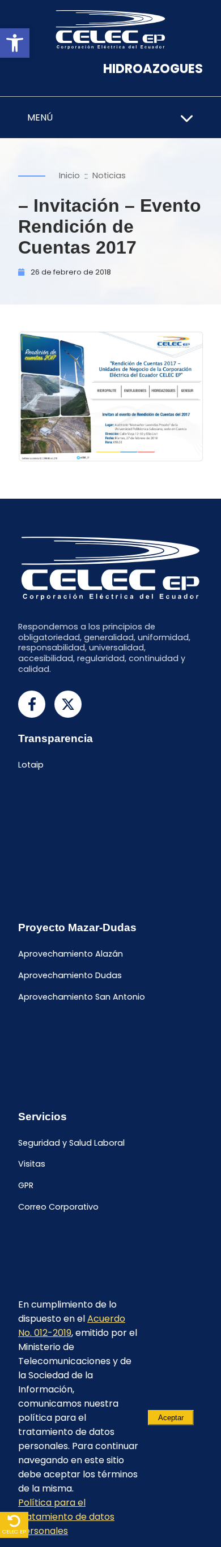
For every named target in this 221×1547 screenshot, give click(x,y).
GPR (25, 1185)
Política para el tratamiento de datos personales (66, 1516)
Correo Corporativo (58, 1206)
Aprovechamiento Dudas (70, 975)
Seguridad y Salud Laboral (71, 1143)
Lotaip (31, 765)
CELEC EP (14, 1531)
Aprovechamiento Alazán (70, 953)
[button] (14, 43)
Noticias (109, 175)
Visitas (31, 1164)
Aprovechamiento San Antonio (81, 996)
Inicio (69, 175)
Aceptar (171, 1417)
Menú (40, 117)
